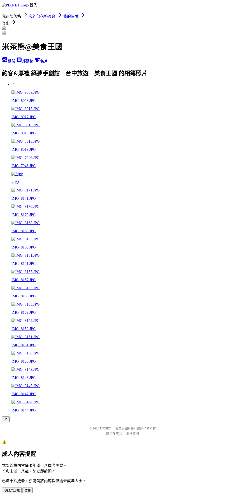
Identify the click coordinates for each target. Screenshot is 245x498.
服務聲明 (132, 433)
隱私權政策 (114, 433)
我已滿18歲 (12, 490)
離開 (27, 490)
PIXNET (105, 428)
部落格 (28, 61)
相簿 (12, 61)
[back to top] (6, 419)
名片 (44, 61)
